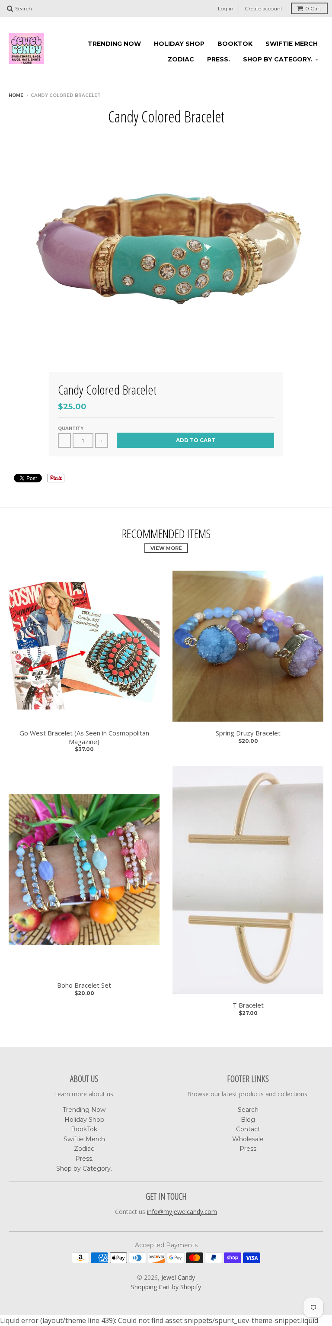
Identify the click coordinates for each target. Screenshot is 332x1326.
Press (247, 1149)
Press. (218, 59)
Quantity (70, 428)
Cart (313, 8)
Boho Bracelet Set (84, 985)
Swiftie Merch (291, 44)
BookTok (234, 44)
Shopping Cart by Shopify (166, 1287)
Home (16, 95)
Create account (264, 8)
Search (248, 1110)
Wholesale (248, 1139)
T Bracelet (248, 1005)
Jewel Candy (178, 1277)
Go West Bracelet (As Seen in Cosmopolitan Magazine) (84, 737)
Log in (225, 8)
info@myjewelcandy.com (182, 1211)
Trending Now (114, 44)
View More (166, 548)
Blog (248, 1120)
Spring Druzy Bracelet (248, 733)
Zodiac (181, 59)
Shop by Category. (278, 59)
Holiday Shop (179, 44)
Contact (248, 1129)
